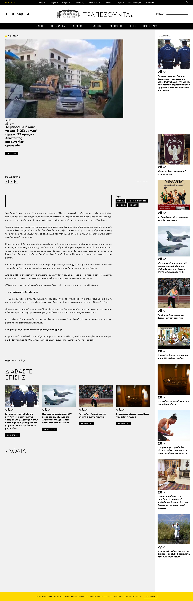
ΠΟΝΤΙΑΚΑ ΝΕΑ (57, 26)
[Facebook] (6, 14)
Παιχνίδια (120, 3)
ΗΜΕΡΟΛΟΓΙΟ (115, 26)
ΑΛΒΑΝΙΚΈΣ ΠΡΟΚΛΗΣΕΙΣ (137, 201)
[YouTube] (20, 14)
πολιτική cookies (135, 596)
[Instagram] (12, 14)
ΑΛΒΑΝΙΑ (120, 201)
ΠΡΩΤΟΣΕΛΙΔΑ (150, 26)
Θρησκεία (66, 3)
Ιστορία (42, 3)
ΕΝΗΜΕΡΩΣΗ (78, 26)
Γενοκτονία (150, 3)
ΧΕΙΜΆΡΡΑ (133, 205)
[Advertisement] (58, 201)
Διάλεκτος (108, 3)
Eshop (160, 14)
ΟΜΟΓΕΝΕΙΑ (121, 205)
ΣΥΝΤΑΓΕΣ (96, 26)
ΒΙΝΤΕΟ (132, 26)
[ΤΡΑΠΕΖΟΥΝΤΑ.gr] (96, 13)
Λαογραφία (53, 3)
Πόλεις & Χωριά (94, 3)
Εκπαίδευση (79, 3)
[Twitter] (28, 14)
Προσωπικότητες (134, 3)
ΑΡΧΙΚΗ (39, 26)
